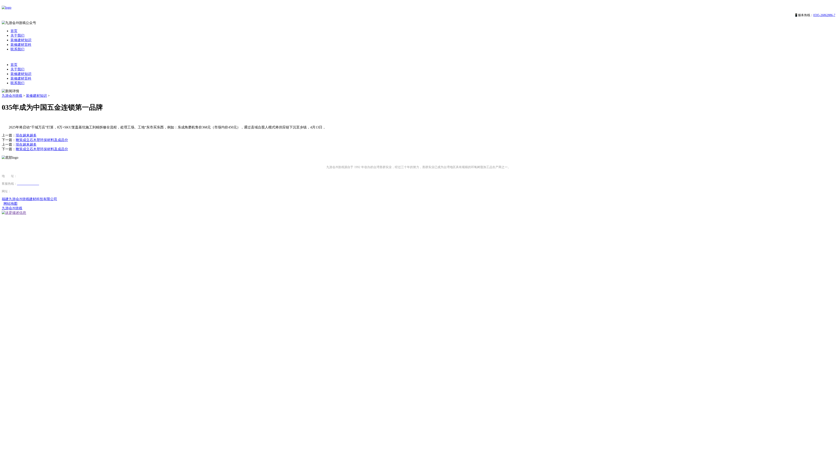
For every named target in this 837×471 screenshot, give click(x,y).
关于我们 (17, 35)
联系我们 (17, 49)
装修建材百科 (20, 44)
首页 (13, 31)
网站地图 (10, 203)
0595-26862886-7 (824, 15)
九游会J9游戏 (12, 95)
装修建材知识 (20, 40)
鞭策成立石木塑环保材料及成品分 (42, 140)
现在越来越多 (26, 135)
